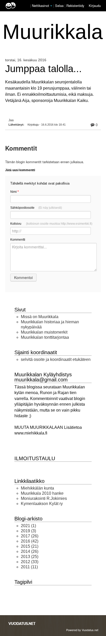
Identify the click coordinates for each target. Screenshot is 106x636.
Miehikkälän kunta (37, 488)
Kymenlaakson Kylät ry (42, 503)
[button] (51, 5)
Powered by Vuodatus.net (82, 630)
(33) (29, 562)
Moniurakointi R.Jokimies (44, 498)
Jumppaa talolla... (43, 69)
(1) (28, 526)
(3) (28, 531)
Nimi (14, 191)
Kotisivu (51, 223)
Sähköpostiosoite (36, 207)
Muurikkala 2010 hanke (42, 493)
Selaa (60, 5)
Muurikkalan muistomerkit (44, 332)
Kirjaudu (95, 5)
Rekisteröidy (75, 5)
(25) (29, 556)
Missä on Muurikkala (39, 317)
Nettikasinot (40, 5)
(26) (29, 536)
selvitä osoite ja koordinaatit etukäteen (56, 359)
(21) (29, 546)
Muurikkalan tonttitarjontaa (45, 337)
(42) (29, 541)
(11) (29, 567)
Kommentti (17, 239)
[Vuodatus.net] (22, 623)
